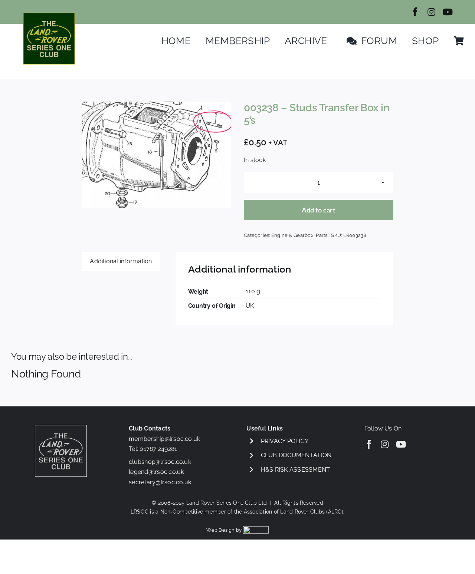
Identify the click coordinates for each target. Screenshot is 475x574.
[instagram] (431, 11)
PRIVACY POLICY (284, 441)
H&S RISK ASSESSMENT (295, 469)
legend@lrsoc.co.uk (156, 471)
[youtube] (448, 11)
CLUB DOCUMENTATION (296, 455)
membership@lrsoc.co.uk (164, 438)
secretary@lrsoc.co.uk (160, 482)
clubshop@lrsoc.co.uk (160, 461)
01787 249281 (158, 448)
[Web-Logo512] (49, 15)
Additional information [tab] (121, 261)
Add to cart (318, 210)
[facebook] (415, 11)
